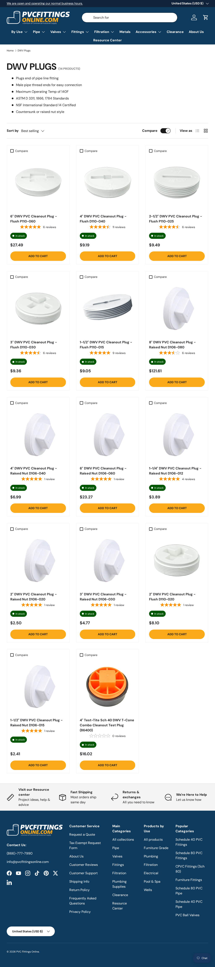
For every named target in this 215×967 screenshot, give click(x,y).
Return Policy (79, 890)
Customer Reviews (83, 864)
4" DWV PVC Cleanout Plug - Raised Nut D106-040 (33, 471)
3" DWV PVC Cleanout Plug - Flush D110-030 (33, 344)
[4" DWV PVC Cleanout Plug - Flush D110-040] (107, 182)
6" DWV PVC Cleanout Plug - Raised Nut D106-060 (103, 471)
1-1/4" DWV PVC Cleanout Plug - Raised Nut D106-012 (175, 471)
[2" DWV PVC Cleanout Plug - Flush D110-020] (177, 560)
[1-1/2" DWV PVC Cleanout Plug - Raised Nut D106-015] (38, 687)
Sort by (13, 130)
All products (153, 839)
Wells (148, 890)
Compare (149, 130)
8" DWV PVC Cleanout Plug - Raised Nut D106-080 (172, 344)
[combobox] (130, 17)
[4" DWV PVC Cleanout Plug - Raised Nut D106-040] (38, 435)
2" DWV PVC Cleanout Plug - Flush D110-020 (172, 596)
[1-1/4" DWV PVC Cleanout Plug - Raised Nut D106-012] (177, 435)
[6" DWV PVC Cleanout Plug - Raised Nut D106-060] (107, 435)
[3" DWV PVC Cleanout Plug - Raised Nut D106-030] (107, 560)
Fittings (118, 864)
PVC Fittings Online (27, 951)
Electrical (151, 873)
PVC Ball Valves (187, 915)
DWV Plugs (24, 50)
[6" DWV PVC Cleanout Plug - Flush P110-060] (38, 182)
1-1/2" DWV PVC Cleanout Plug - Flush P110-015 (106, 344)
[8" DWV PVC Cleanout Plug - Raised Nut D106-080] (177, 308)
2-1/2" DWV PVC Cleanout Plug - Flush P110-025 (175, 218)
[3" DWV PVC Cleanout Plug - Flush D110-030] (38, 308)
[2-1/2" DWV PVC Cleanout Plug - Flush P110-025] (177, 182)
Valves (117, 856)
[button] (205, 17)
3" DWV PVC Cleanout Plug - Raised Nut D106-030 (103, 596)
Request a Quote (82, 834)
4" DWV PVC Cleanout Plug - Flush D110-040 (103, 218)
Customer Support (83, 873)
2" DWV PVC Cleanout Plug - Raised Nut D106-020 (33, 596)
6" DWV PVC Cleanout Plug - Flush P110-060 (33, 218)
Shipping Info (79, 881)
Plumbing (151, 856)
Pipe (115, 848)
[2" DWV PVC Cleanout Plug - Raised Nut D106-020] (38, 560)
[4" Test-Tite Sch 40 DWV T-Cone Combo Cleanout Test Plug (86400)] (107, 687)
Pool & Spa (152, 881)
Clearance (175, 32)
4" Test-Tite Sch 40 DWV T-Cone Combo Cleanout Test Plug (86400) (107, 725)
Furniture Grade (156, 848)
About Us (196, 32)
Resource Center (107, 40)
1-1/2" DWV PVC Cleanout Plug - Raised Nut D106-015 (36, 722)
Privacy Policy (80, 912)
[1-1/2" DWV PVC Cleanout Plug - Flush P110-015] (107, 308)
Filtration (119, 873)
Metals (125, 32)
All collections (123, 839)
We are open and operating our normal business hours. (45, 3)
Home (10, 50)
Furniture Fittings (189, 880)
